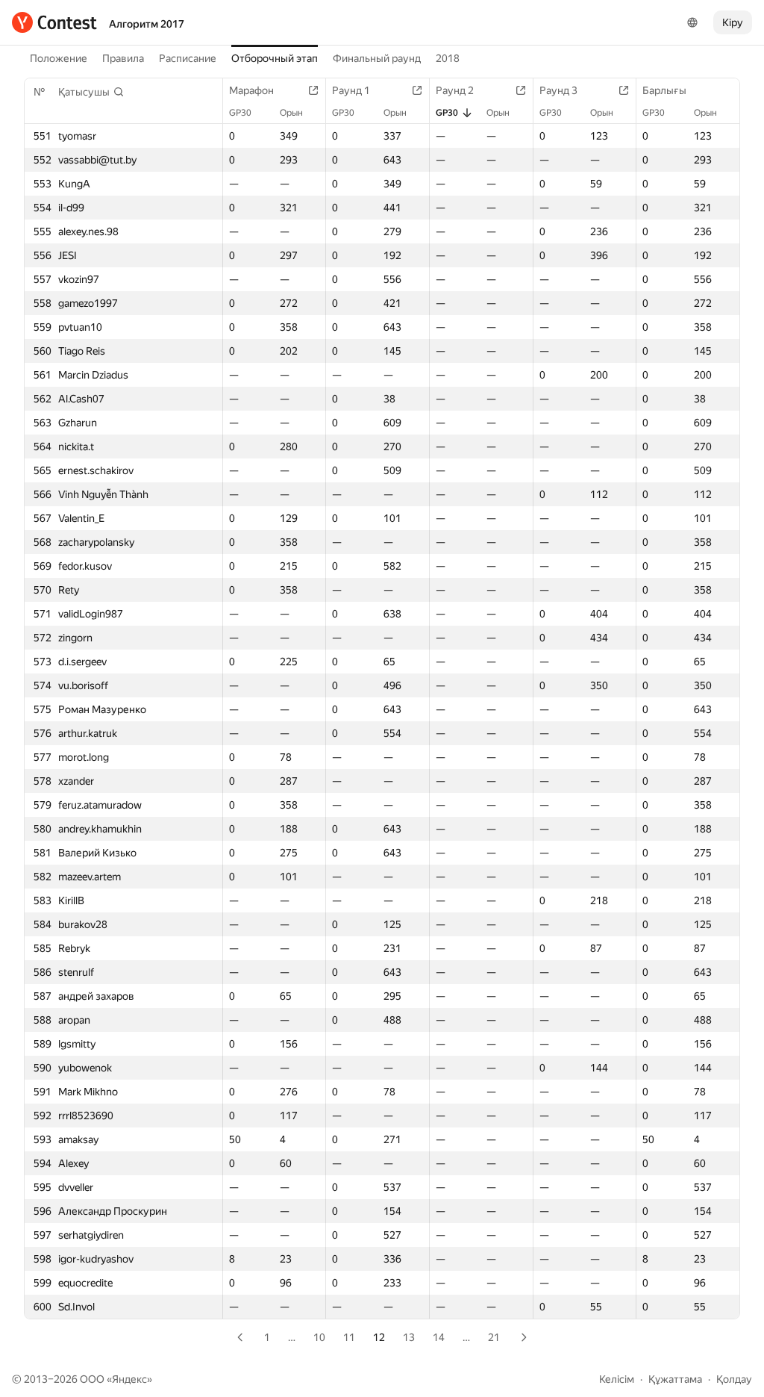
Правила (123, 58)
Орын (291, 113)
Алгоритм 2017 (146, 24)
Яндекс (129, 1379)
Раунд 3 (558, 90)
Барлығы (664, 90)
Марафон (251, 90)
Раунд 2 (455, 90)
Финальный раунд (377, 58)
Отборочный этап (274, 58)
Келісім (616, 1379)
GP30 (240, 113)
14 (439, 1337)
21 (494, 1337)
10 (319, 1337)
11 (349, 1337)
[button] (91, 92)
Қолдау (734, 1379)
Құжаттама (675, 1379)
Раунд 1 (351, 90)
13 (409, 1337)
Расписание (187, 58)
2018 (448, 58)
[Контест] (54, 22)
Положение (58, 58)
